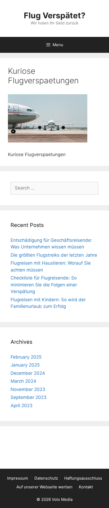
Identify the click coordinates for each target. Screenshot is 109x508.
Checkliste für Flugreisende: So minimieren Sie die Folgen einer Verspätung (44, 284)
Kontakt (86, 486)
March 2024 (23, 381)
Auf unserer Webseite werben (44, 486)
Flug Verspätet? (54, 15)
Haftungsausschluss (83, 478)
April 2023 (22, 405)
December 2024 (28, 373)
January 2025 (25, 365)
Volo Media (62, 499)
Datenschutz (46, 478)
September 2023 (29, 397)
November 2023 (28, 389)
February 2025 (26, 357)
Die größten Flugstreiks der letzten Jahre (54, 255)
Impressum (17, 478)
